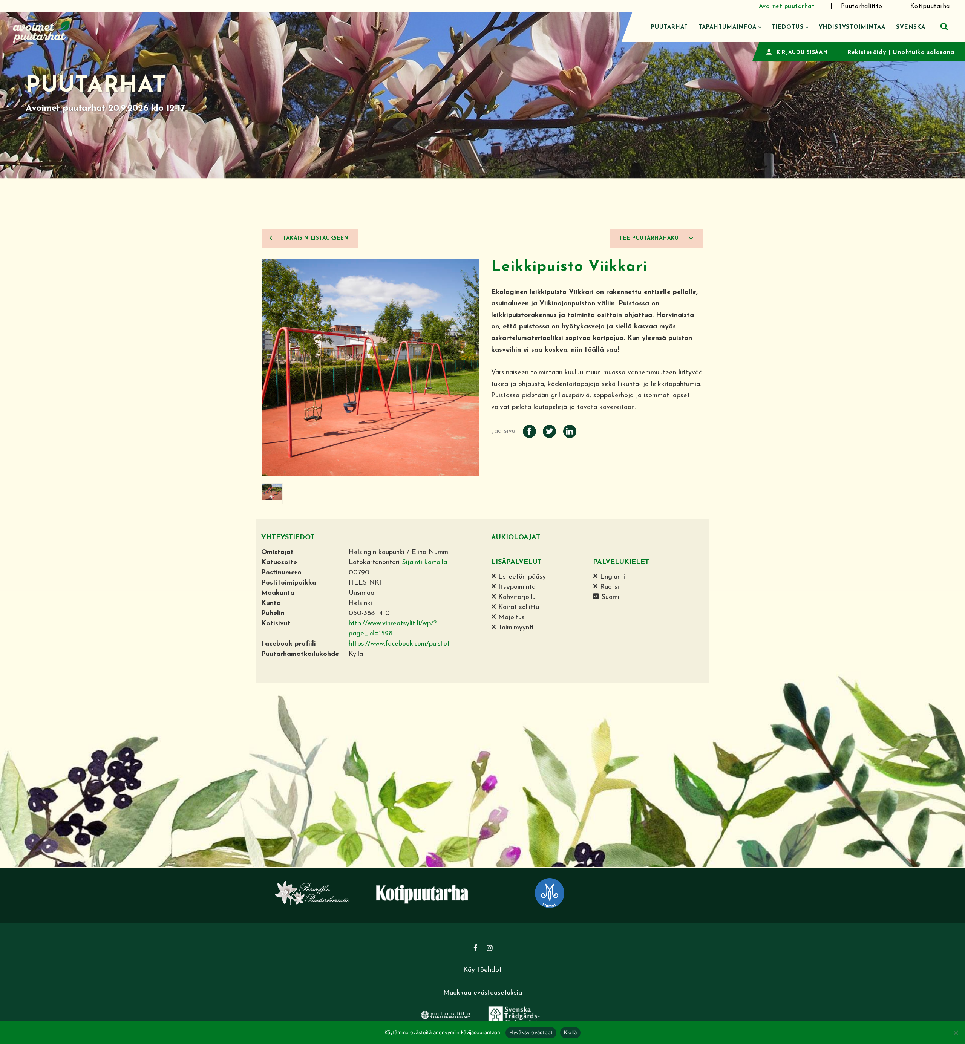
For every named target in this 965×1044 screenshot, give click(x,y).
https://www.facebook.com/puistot (399, 644)
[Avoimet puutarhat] (41, 31)
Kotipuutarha (930, 6)
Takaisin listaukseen (315, 238)
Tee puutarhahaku (650, 238)
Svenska (910, 27)
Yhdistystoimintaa (852, 27)
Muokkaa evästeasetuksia (482, 993)
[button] (759, 27)
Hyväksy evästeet (531, 1032)
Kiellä (570, 1032)
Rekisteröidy (866, 52)
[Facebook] (475, 948)
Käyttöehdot (482, 970)
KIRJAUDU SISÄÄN (802, 52)
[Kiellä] (955, 1032)
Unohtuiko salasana (923, 52)
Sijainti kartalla (424, 562)
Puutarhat (669, 27)
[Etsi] (944, 26)
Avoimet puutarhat (787, 6)
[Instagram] (489, 948)
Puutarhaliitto (861, 6)
